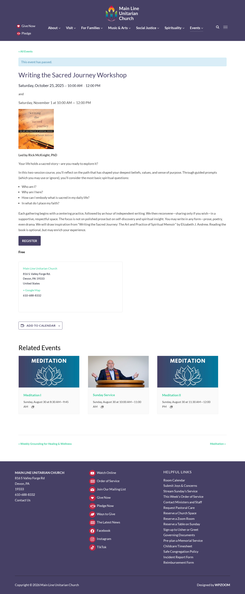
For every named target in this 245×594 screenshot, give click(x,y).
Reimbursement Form (178, 562)
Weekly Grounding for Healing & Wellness (45, 443)
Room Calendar (174, 480)
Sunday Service (104, 395)
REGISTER (29, 241)
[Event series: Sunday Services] (102, 407)
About (53, 28)
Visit (69, 28)
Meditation (218, 443)
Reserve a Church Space (179, 513)
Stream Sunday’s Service (180, 491)
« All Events (25, 51)
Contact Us (22, 500)
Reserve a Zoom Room (179, 519)
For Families (90, 28)
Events (195, 28)
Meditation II (171, 395)
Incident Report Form (178, 557)
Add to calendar (41, 325)
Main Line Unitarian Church (40, 268)
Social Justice (146, 28)
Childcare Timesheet (177, 546)
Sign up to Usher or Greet (180, 530)
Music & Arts (118, 28)
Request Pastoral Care (179, 508)
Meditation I (32, 395)
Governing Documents (179, 535)
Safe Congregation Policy (180, 551)
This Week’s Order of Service (183, 496)
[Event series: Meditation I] (33, 407)
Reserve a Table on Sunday (181, 524)
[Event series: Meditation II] (171, 407)
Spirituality (173, 28)
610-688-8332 (25, 494)
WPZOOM (222, 585)
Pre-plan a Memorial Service (183, 540)
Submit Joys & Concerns (180, 486)
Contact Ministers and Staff (182, 502)
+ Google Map (31, 290)
